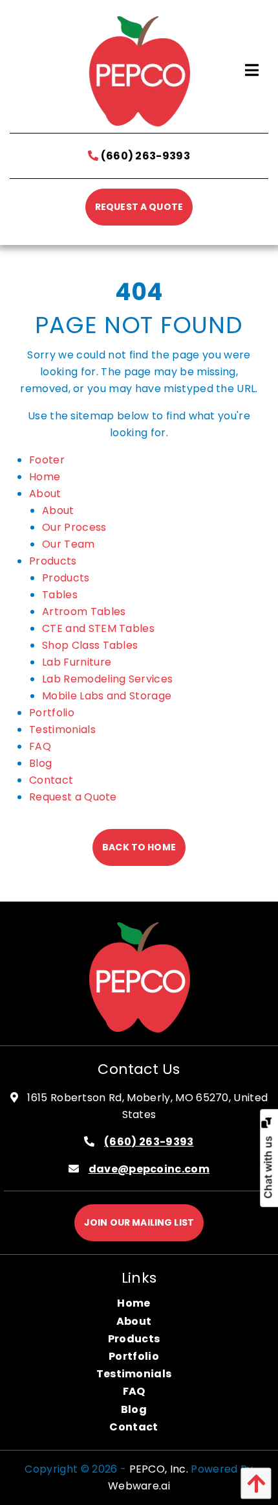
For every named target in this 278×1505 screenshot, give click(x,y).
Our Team (68, 544)
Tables (60, 594)
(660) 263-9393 (144, 155)
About (45, 493)
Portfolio (51, 712)
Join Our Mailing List (139, 1222)
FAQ (40, 746)
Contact (51, 780)
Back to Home (139, 847)
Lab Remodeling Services (107, 678)
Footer (47, 459)
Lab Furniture (76, 662)
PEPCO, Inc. (159, 1469)
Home (44, 476)
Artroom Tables (83, 611)
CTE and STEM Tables (98, 628)
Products (53, 561)
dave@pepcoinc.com (149, 1168)
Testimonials (62, 729)
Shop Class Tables (90, 645)
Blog (40, 763)
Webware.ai (139, 1485)
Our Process (74, 527)
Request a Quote (139, 206)
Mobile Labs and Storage (106, 695)
